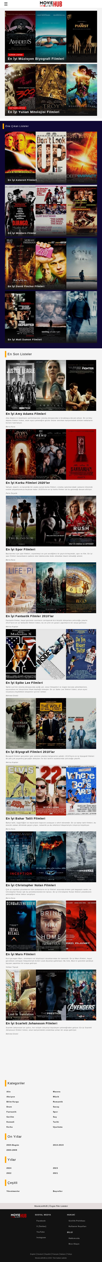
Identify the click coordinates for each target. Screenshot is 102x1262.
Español (48, 1254)
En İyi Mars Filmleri (20, 954)
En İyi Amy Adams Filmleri (26, 413)
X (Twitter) (41, 1226)
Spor (55, 1112)
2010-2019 (58, 1145)
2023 (55, 1168)
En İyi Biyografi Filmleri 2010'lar (30, 752)
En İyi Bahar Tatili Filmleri (25, 818)
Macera (56, 1092)
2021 (55, 1173)
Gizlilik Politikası (77, 1221)
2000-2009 (12, 1150)
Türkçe (69, 1254)
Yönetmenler (13, 1191)
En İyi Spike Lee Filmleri (24, 682)
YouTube (41, 1232)
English (33, 1254)
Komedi (10, 1122)
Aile (9, 1092)
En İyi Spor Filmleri (20, 549)
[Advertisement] (51, 1060)
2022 (9, 1173)
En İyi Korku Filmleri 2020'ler (28, 482)
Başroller (58, 1191)
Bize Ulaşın (74, 1244)
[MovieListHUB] (51, 4)
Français (55, 1254)
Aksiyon (11, 1097)
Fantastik (11, 1112)
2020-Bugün (13, 1145)
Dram (9, 1107)
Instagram (41, 1238)
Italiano (62, 1254)
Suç (55, 1117)
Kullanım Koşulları (77, 1226)
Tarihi (56, 1122)
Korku (10, 1127)
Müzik (56, 1097)
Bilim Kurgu (13, 1102)
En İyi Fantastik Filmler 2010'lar (30, 616)
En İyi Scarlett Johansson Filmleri (31, 1023)
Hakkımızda (74, 1238)
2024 (9, 1168)
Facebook (41, 1221)
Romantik (58, 1102)
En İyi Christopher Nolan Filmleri (31, 885)
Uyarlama (58, 1127)
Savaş (56, 1107)
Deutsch (40, 1254)
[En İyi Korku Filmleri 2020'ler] (51, 454)
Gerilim (10, 1117)
